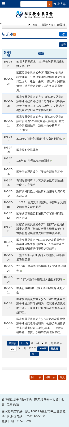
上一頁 (24, 343)
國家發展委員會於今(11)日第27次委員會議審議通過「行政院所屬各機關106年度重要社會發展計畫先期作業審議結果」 (40, 229)
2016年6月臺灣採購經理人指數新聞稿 (39, 279)
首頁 (34, 24)
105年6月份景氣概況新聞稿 (32, 160)
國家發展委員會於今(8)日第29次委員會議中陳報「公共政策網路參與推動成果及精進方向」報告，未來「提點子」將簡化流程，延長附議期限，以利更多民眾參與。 (40, 81)
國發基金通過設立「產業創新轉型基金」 (40, 171)
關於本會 (47, 24)
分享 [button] (63, 34)
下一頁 (43, 348)
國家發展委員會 (35, 14)
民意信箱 (13, 404)
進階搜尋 (59, 4)
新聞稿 (61, 24)
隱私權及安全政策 (46, 399)
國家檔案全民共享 (27, 149)
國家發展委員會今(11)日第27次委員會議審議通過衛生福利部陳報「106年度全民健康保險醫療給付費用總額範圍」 (40, 244)
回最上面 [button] (50, 377)
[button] (5, 4)
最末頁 (54, 348)
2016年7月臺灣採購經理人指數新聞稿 (39, 138)
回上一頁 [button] (36, 377)
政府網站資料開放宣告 (17, 399)
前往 (34, 353)
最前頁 (12, 343)
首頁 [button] (62, 377)
